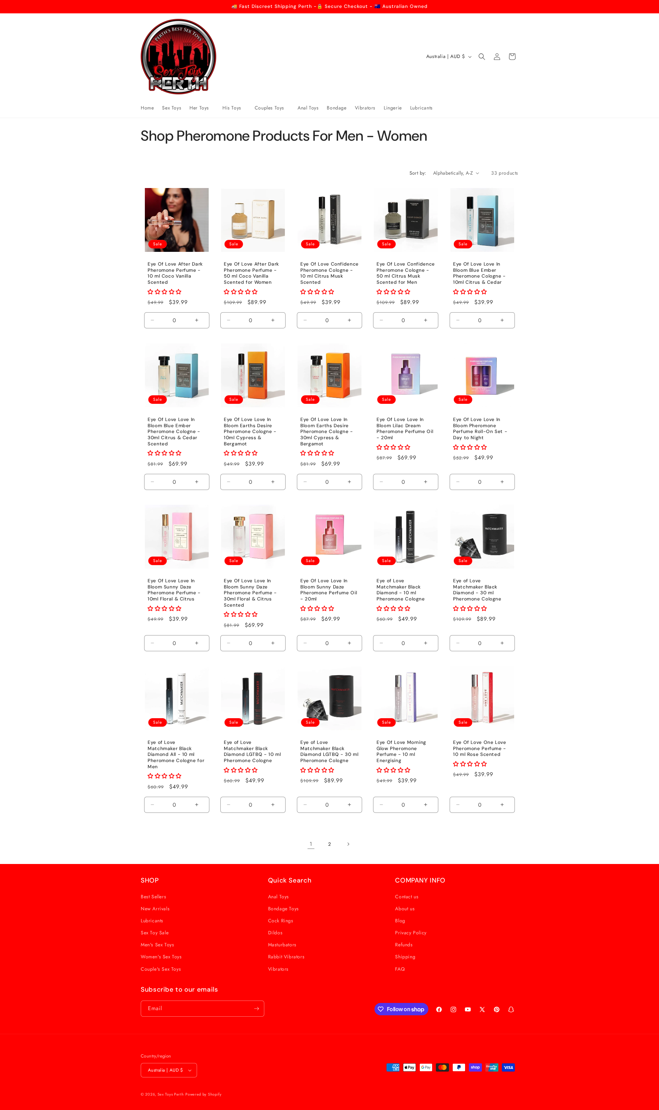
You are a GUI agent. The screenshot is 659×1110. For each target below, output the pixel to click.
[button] (201, 108)
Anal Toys (278, 896)
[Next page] (348, 844)
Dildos (275, 932)
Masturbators (282, 944)
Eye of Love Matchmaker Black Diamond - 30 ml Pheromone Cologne (477, 590)
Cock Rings (280, 920)
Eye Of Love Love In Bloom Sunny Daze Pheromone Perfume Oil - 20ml (328, 590)
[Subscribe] (256, 1009)
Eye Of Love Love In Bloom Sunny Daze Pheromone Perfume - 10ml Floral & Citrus (174, 590)
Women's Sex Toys (161, 956)
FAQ (400, 969)
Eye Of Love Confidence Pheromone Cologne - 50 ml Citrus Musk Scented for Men (406, 273)
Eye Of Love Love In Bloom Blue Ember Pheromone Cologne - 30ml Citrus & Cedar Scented (174, 431)
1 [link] (311, 844)
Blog (400, 920)
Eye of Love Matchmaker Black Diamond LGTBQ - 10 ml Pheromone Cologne (252, 751)
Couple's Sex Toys (161, 969)
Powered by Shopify (203, 1094)
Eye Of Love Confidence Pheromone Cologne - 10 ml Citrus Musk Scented (329, 273)
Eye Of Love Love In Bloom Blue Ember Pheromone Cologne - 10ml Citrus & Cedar (479, 273)
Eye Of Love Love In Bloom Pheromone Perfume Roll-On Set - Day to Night (480, 429)
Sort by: (417, 173)
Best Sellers (153, 896)
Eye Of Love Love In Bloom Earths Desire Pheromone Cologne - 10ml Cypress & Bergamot (250, 431)
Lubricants (152, 920)
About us (405, 908)
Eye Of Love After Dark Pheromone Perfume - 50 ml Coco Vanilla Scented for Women (251, 273)
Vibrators (278, 969)
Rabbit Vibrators (286, 956)
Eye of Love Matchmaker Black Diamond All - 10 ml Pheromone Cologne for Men (176, 754)
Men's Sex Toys (157, 944)
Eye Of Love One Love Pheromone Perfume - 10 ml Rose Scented (479, 748)
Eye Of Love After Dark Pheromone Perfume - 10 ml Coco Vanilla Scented (175, 273)
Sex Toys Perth (171, 1094)
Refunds (404, 944)
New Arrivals (155, 908)
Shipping (405, 956)
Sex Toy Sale (155, 932)
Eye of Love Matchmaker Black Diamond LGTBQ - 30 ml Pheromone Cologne (329, 751)
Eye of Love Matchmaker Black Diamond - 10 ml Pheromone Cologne (401, 590)
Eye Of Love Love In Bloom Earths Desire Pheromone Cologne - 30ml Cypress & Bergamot (326, 431)
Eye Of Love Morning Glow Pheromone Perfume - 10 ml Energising (401, 751)
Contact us (406, 896)
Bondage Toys (283, 908)
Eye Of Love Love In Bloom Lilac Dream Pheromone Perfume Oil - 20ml (405, 429)
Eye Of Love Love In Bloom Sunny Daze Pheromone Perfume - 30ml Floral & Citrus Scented (250, 593)
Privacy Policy (410, 932)
